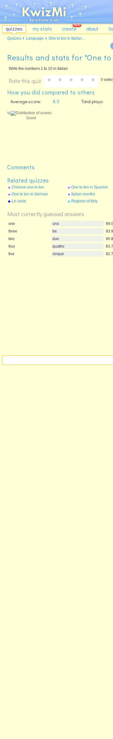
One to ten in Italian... (66, 38)
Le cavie (19, 201)
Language (35, 38)
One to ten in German (30, 194)
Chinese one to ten (28, 187)
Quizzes (14, 38)
